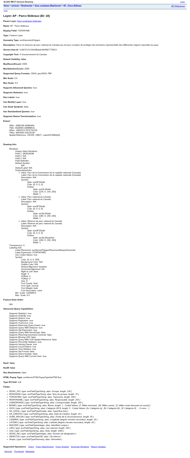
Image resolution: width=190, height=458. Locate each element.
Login (182, 2)
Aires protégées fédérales (29, 21)
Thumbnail (19, 451)
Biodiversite (26, 5)
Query (31, 447)
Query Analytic (62, 447)
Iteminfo (8, 451)
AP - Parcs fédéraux (72, 5)
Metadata (30, 451)
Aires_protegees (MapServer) (48, 5)
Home (6, 5)
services (15, 5)
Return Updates (98, 447)
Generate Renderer (80, 447)
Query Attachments (45, 447)
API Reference (178, 6)
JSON (6, 11)
